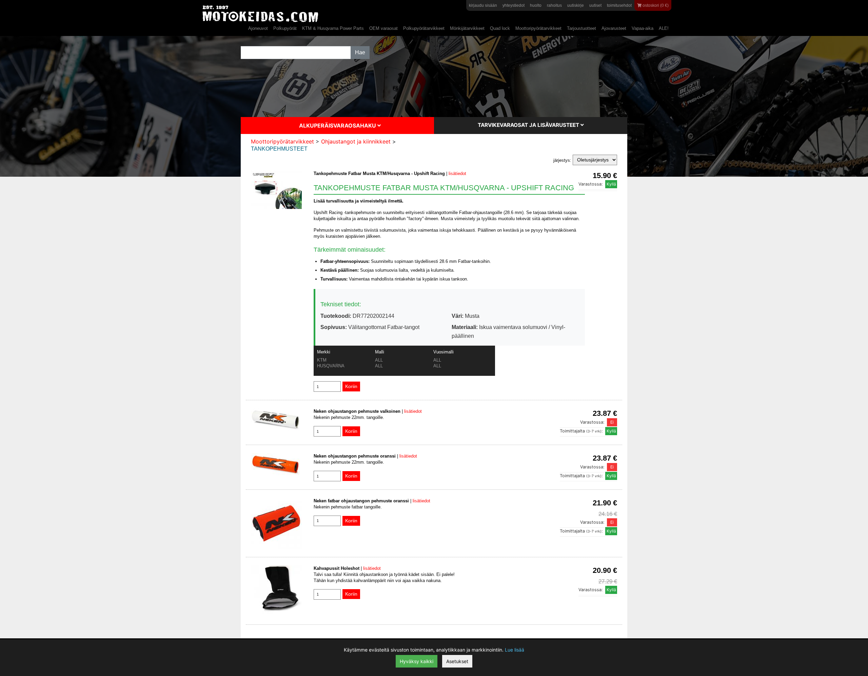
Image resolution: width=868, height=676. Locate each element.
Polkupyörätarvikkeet (424, 28)
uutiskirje (575, 5)
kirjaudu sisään (483, 5)
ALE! (664, 28)
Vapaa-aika (642, 28)
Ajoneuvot (258, 28)
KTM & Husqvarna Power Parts (333, 28)
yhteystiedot (513, 5)
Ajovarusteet (613, 28)
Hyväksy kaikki (416, 661)
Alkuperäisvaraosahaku (338, 125)
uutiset (595, 5)
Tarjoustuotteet (581, 28)
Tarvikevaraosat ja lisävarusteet (529, 125)
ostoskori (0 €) (655, 5)
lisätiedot (457, 173)
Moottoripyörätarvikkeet (538, 28)
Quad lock (500, 28)
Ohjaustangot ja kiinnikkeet (356, 141)
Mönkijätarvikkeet (467, 28)
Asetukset (457, 661)
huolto (535, 5)
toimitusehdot (619, 5)
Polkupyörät (285, 28)
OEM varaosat (383, 28)
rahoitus (554, 5)
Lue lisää (514, 650)
